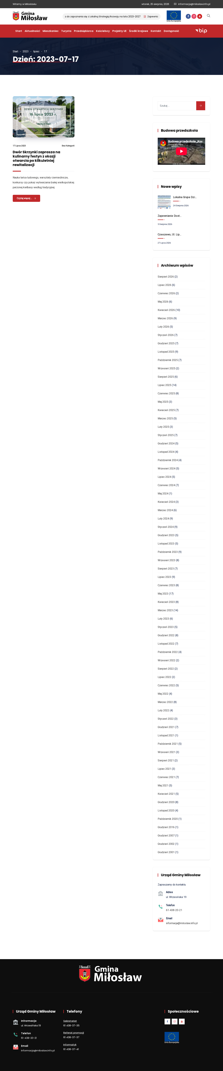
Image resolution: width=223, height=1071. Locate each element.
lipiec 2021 (164, 768)
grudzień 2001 (166, 852)
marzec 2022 (165, 702)
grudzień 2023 (166, 535)
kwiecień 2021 (166, 793)
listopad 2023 (166, 543)
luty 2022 (163, 710)
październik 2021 (168, 743)
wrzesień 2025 (166, 368)
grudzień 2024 (166, 443)
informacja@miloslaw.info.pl (194, 4)
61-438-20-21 (174, 910)
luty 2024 (163, 518)
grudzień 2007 (166, 835)
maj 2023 (163, 593)
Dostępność (171, 31)
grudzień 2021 (166, 727)
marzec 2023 (165, 610)
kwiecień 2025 (166, 410)
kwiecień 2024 (166, 501)
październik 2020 (168, 818)
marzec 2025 (165, 418)
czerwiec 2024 (166, 485)
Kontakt (156, 31)
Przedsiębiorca (83, 31)
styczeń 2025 (166, 435)
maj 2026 (163, 301)
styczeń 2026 (166, 335)
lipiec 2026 (164, 285)
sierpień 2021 (166, 760)
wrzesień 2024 (166, 468)
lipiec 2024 (164, 476)
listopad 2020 (166, 810)
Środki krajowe (138, 31)
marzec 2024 (165, 510)
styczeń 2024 (166, 526)
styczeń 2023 (166, 627)
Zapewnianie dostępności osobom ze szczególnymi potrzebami (170, 215)
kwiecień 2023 (166, 602)
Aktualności (32, 31)
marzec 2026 (165, 318)
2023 (26, 51)
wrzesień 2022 (166, 660)
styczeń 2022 (166, 718)
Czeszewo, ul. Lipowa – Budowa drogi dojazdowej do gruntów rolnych (170, 234)
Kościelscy (103, 31)
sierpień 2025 (166, 376)
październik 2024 (168, 460)
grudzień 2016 (166, 827)
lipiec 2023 (164, 577)
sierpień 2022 (166, 668)
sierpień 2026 (166, 276)
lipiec (36, 51)
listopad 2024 (166, 451)
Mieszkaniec (51, 31)
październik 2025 (168, 360)
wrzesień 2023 (166, 560)
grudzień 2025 (166, 343)
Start (18, 31)
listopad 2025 (166, 351)
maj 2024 (163, 493)
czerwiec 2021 (166, 777)
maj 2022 (163, 693)
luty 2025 (163, 426)
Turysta (66, 31)
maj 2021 (163, 785)
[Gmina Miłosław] (31, 16)
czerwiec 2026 (166, 293)
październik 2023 (168, 551)
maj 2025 (163, 401)
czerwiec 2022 (166, 685)
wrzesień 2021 (166, 752)
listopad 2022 (166, 643)
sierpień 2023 (166, 568)
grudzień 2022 (166, 635)
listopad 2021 (166, 735)
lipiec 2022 (164, 677)
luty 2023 (163, 618)
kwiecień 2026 (166, 310)
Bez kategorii (68, 145)
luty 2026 (163, 326)
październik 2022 (168, 652)
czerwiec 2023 (166, 585)
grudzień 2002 (166, 843)
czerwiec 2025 (166, 393)
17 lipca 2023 (19, 145)
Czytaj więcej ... (24, 198)
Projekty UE (119, 31)
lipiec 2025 (164, 385)
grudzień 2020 (166, 802)
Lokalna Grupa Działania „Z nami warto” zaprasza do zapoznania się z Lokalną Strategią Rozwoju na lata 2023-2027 (66, 16)
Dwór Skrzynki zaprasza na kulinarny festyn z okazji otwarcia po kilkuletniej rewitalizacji (36, 158)
